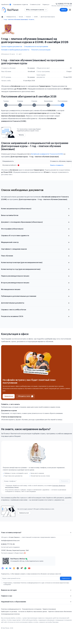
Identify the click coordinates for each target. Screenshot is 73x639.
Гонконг (28, 16)
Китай (21, 16)
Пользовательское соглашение (31, 609)
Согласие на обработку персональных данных (32, 611)
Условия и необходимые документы (15, 50)
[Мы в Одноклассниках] (14, 568)
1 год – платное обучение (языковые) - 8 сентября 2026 (19, 19)
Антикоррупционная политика (10, 614)
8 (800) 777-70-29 (65, 4)
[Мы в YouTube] (29, 568)
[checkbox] (3, 485)
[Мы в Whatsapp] (25, 568)
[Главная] (2, 17)
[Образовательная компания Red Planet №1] (9, 9)
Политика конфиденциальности (11, 609)
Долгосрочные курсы (48, 16)
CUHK (36, 16)
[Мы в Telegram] (6, 568)
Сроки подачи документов (11, 46)
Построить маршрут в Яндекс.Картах (12, 553)
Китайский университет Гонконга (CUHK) (47, 154)
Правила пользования (49, 609)
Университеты (11, 16)
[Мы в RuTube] (21, 568)
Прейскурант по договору (9, 611)
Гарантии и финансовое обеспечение (60, 611)
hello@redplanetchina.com (10, 540)
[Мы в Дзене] (17, 568)
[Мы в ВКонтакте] (10, 568)
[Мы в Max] (2, 568)
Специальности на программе (36, 46)
